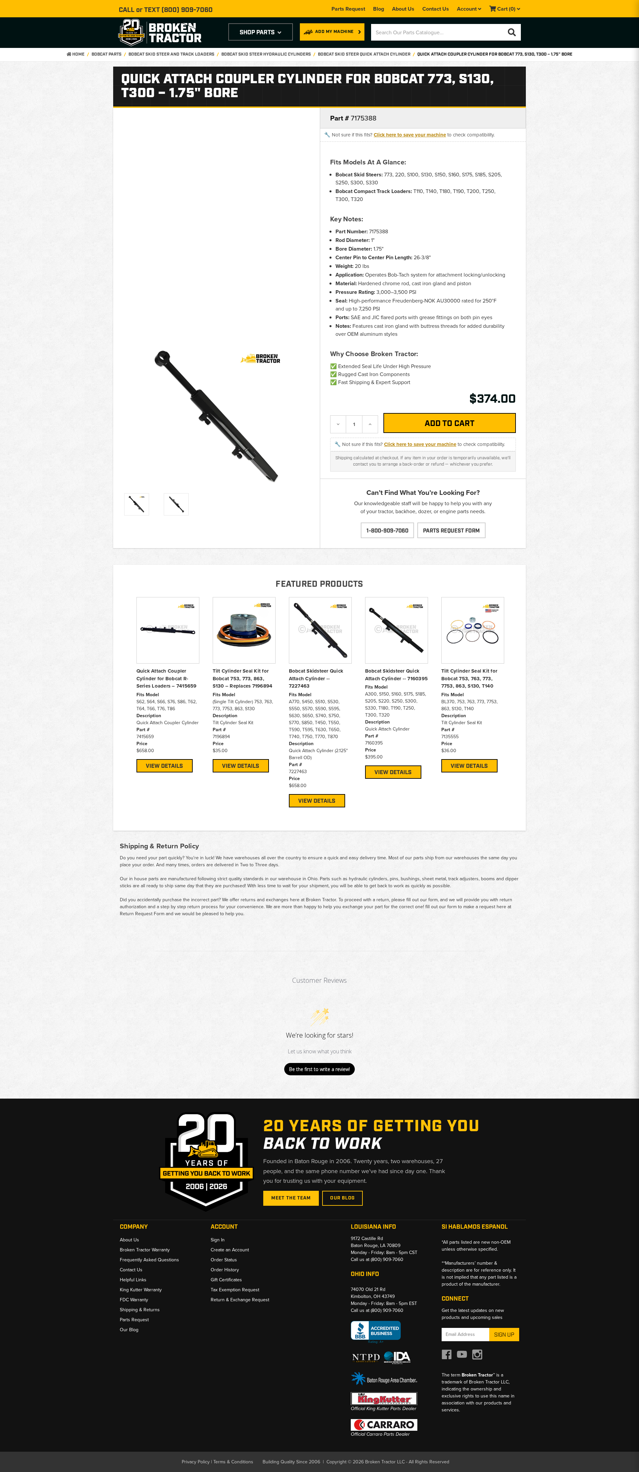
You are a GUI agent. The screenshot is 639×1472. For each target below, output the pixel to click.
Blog (378, 9)
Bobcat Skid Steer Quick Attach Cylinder (364, 54)
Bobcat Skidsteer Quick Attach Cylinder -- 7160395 (396, 674)
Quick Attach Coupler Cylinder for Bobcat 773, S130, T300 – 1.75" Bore (494, 54)
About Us (403, 9)
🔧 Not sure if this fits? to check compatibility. (409, 134)
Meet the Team (291, 1198)
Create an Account (230, 1249)
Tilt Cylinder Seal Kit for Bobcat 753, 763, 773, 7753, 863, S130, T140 (469, 678)
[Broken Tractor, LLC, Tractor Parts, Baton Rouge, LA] (376, 1332)
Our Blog (342, 1198)
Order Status (224, 1259)
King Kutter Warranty (141, 1289)
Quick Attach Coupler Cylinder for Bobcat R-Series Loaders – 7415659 (166, 678)
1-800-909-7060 (387, 530)
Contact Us (435, 9)
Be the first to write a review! (319, 1069)
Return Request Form (142, 913)
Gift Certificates (226, 1279)
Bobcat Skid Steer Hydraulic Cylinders (266, 54)
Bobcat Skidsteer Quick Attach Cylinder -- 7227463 (316, 678)
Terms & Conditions (233, 1461)
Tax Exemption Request (235, 1289)
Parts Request (348, 9)
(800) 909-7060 (187, 10)
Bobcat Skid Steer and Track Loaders (171, 54)
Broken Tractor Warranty (145, 1249)
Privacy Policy (196, 1461)
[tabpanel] (168, 684)
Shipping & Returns (140, 1309)
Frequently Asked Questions (149, 1259)
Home (78, 54)
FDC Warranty (134, 1299)
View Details (164, 766)
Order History (225, 1269)
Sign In (218, 1239)
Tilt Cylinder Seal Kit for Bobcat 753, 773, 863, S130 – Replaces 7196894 (243, 678)
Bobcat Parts (106, 54)
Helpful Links (133, 1279)
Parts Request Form (451, 530)
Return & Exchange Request (240, 1299)
